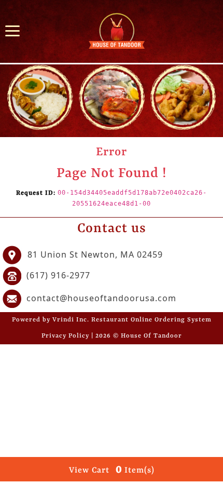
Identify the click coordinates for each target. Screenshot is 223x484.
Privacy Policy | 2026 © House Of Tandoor (111, 336)
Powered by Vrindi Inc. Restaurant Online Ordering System (112, 320)
